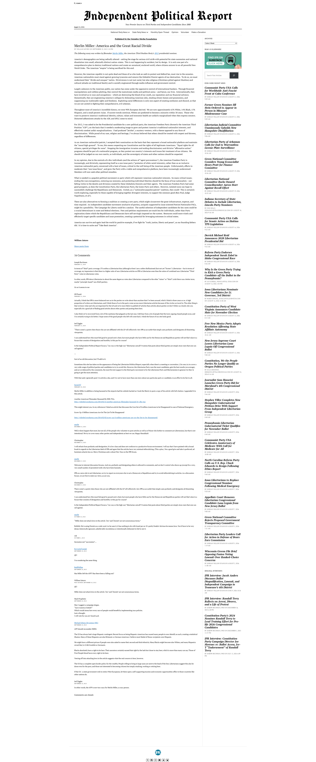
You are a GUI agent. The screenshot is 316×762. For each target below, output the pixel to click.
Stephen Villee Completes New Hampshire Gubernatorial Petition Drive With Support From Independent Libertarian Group (222, 405)
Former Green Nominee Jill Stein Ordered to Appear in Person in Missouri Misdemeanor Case (221, 109)
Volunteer (185, 32)
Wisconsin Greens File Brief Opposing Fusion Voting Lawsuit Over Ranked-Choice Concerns (222, 556)
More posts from (81, 246)
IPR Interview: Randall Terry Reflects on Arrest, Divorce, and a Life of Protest (222, 601)
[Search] (234, 75)
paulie (76, 424)
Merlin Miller (117, 53)
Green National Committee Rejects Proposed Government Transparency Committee (222, 520)
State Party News (139, 32)
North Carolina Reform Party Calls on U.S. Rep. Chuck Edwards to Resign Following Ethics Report (222, 464)
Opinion (175, 32)
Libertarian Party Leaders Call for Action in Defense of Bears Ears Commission (222, 537)
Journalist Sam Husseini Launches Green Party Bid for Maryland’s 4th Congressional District (222, 384)
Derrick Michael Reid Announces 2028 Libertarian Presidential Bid (221, 238)
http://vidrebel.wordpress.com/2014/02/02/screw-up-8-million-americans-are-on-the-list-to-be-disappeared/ (116, 417)
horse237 (77, 385)
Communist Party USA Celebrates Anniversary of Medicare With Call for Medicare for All (220, 444)
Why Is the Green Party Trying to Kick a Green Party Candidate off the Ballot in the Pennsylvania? (223, 274)
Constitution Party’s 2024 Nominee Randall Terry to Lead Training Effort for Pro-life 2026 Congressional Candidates (222, 621)
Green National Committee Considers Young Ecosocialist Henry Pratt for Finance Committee (222, 163)
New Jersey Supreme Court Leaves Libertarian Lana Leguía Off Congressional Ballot (220, 345)
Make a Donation (198, 32)
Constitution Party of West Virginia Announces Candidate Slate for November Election (222, 309)
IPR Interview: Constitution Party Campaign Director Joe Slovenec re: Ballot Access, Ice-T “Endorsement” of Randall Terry (222, 644)
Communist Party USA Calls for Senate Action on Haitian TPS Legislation (221, 221)
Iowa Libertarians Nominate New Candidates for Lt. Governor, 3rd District (221, 292)
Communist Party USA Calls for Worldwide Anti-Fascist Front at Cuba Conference (221, 90)
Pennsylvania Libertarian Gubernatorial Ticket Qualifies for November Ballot (222, 425)
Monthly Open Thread (160, 32)
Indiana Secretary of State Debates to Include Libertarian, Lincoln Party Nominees (223, 201)
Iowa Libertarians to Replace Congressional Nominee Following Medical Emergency (222, 483)
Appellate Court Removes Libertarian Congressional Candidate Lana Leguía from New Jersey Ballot (221, 501)
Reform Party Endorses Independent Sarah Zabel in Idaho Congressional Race (221, 255)
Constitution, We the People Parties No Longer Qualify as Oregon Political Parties (222, 363)
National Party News (119, 32)
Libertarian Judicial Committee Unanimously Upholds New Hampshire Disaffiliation (223, 127)
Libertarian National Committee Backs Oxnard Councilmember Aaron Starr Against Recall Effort (221, 183)
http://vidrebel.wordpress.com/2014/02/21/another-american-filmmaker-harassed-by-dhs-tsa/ (110, 402)
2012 (157, 53)
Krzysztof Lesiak (80, 549)
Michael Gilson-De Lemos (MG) (86, 623)
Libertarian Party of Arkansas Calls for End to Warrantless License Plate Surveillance (222, 144)
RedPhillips (78, 567)
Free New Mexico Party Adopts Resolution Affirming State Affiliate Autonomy (223, 326)
